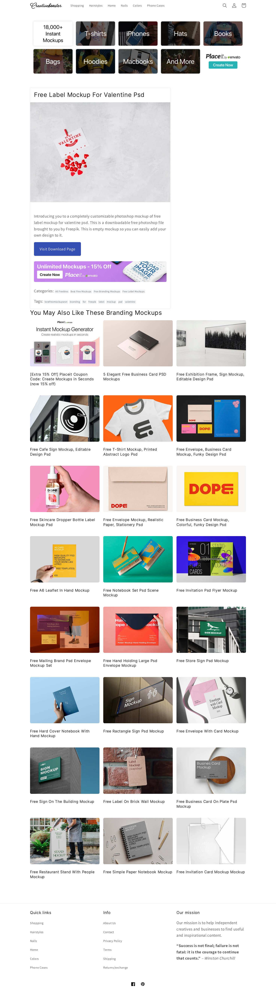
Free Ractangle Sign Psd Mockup (133, 731)
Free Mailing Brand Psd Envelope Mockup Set (60, 663)
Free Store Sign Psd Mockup (202, 660)
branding (75, 301)
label (101, 301)
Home (34, 950)
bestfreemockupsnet (56, 301)
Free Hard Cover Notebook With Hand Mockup (60, 733)
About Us (109, 923)
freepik (92, 301)
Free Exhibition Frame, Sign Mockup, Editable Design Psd (210, 376)
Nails (33, 941)
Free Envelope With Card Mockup (207, 731)
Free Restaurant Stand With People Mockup (62, 874)
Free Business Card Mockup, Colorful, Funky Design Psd (202, 522)
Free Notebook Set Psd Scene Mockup (131, 592)
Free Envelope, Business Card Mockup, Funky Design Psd (203, 451)
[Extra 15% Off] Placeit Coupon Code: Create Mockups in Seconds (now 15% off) (62, 379)
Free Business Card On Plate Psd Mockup (206, 803)
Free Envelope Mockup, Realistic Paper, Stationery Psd (133, 522)
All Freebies (61, 291)
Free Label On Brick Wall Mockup (134, 801)
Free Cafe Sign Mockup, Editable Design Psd (60, 451)
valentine (130, 301)
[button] (225, 5)
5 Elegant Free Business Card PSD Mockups (134, 376)
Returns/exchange (115, 968)
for (84, 301)
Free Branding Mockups (107, 291)
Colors (34, 959)
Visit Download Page (57, 249)
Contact (108, 932)
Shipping (109, 959)
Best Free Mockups (81, 291)
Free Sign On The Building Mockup (62, 801)
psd (120, 301)
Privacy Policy (112, 941)
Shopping (37, 923)
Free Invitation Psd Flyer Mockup (206, 590)
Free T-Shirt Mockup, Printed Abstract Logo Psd (130, 451)
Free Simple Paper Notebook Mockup (137, 872)
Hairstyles (37, 932)
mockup (111, 301)
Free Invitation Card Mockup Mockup (210, 872)
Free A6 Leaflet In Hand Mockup (60, 590)
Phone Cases (39, 968)
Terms (107, 950)
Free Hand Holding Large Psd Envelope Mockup (130, 663)
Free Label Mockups (133, 291)
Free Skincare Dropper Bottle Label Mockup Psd (62, 522)
